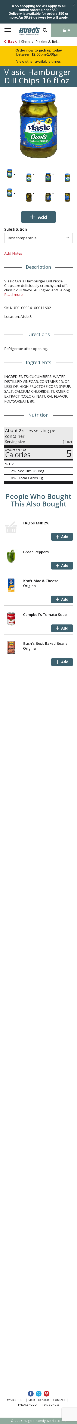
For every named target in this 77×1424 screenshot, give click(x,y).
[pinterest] (46, 1394)
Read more (13, 294)
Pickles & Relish (48, 41)
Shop (25, 41)
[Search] (45, 28)
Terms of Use (50, 1404)
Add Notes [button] (13, 253)
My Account (15, 1400)
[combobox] (38, 238)
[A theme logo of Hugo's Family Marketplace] (29, 29)
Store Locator (38, 1400)
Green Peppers (36, 551)
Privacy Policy (28, 1404)
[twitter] (38, 1394)
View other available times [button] (38, 61)
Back (12, 41)
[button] (9, 173)
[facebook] (31, 1394)
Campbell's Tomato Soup (45, 614)
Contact (59, 1400)
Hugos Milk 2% (36, 523)
